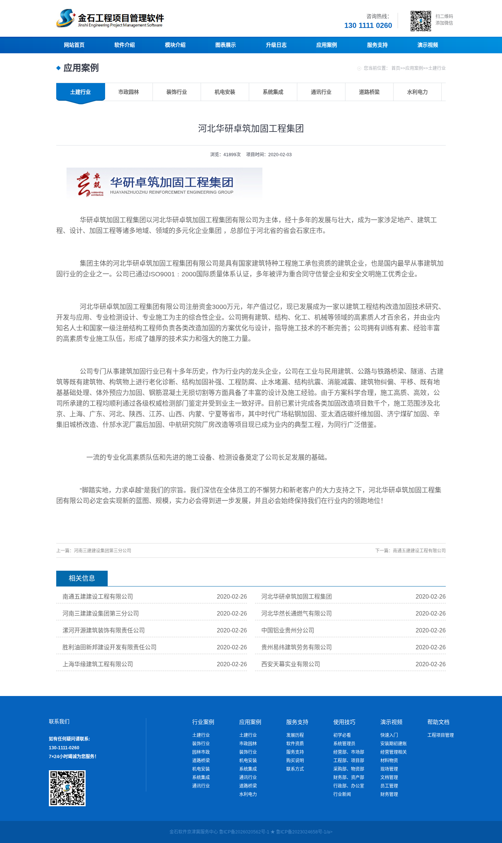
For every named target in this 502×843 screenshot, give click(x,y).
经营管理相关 (393, 752)
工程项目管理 (440, 735)
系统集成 (201, 777)
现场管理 (389, 769)
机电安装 (201, 769)
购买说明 (295, 760)
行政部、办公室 (348, 786)
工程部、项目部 (348, 760)
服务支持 (295, 752)
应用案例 (414, 68)
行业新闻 (342, 794)
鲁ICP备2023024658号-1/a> (304, 832)
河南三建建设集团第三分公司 (102, 550)
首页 (395, 68)
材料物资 (389, 760)
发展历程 (295, 735)
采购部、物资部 (348, 769)
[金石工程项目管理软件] (133, 27)
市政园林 (248, 743)
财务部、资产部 (348, 777)
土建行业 (437, 68)
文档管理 (389, 777)
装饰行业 (201, 743)
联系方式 (295, 769)
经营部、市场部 (348, 752)
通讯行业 (201, 786)
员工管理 (389, 786)
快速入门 (389, 735)
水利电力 (248, 794)
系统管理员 (344, 743)
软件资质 (295, 743)
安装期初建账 (393, 743)
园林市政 (201, 752)
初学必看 (342, 735)
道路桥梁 (201, 760)
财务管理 (389, 794)
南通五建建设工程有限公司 (419, 550)
